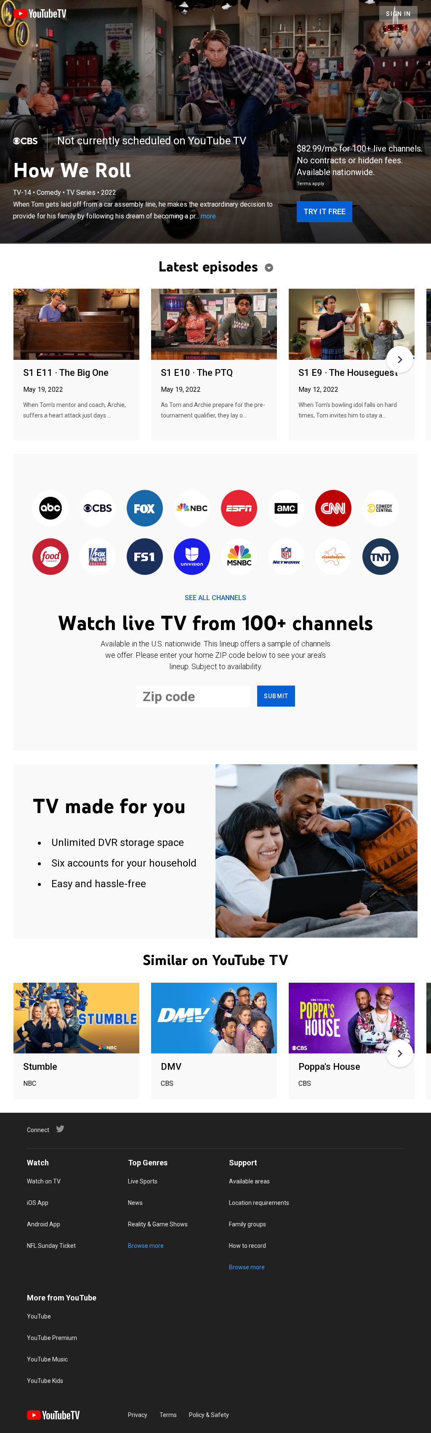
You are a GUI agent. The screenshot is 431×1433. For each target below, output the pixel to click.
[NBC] (192, 508)
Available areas (249, 1181)
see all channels (215, 598)
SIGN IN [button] (398, 14)
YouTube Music (47, 1359)
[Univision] (192, 557)
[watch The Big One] (76, 325)
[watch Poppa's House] (352, 1019)
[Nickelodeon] (333, 557)
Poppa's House (329, 1066)
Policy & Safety (209, 1415)
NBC (29, 1083)
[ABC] (50, 508)
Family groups (247, 1224)
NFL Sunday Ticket (51, 1245)
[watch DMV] (214, 1019)
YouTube (39, 1316)
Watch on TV (44, 1181)
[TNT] (380, 557)
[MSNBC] (239, 557)
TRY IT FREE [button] (324, 211)
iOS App (37, 1202)
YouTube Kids (45, 1380)
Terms (168, 1415)
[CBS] (25, 141)
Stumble (40, 1066)
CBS (167, 1083)
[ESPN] (239, 508)
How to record (247, 1245)
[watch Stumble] (76, 1019)
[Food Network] (50, 557)
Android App (43, 1224)
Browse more (146, 1245)
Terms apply (310, 183)
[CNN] (333, 508)
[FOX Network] (144, 508)
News (135, 1202)
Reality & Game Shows (158, 1224)
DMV (171, 1066)
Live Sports (142, 1181)
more (208, 216)
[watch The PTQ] (214, 325)
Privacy (137, 1415)
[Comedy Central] (380, 508)
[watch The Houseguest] (352, 325)
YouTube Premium (52, 1338)
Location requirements (259, 1202)
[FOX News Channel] (97, 557)
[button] (399, 359)
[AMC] (286, 508)
